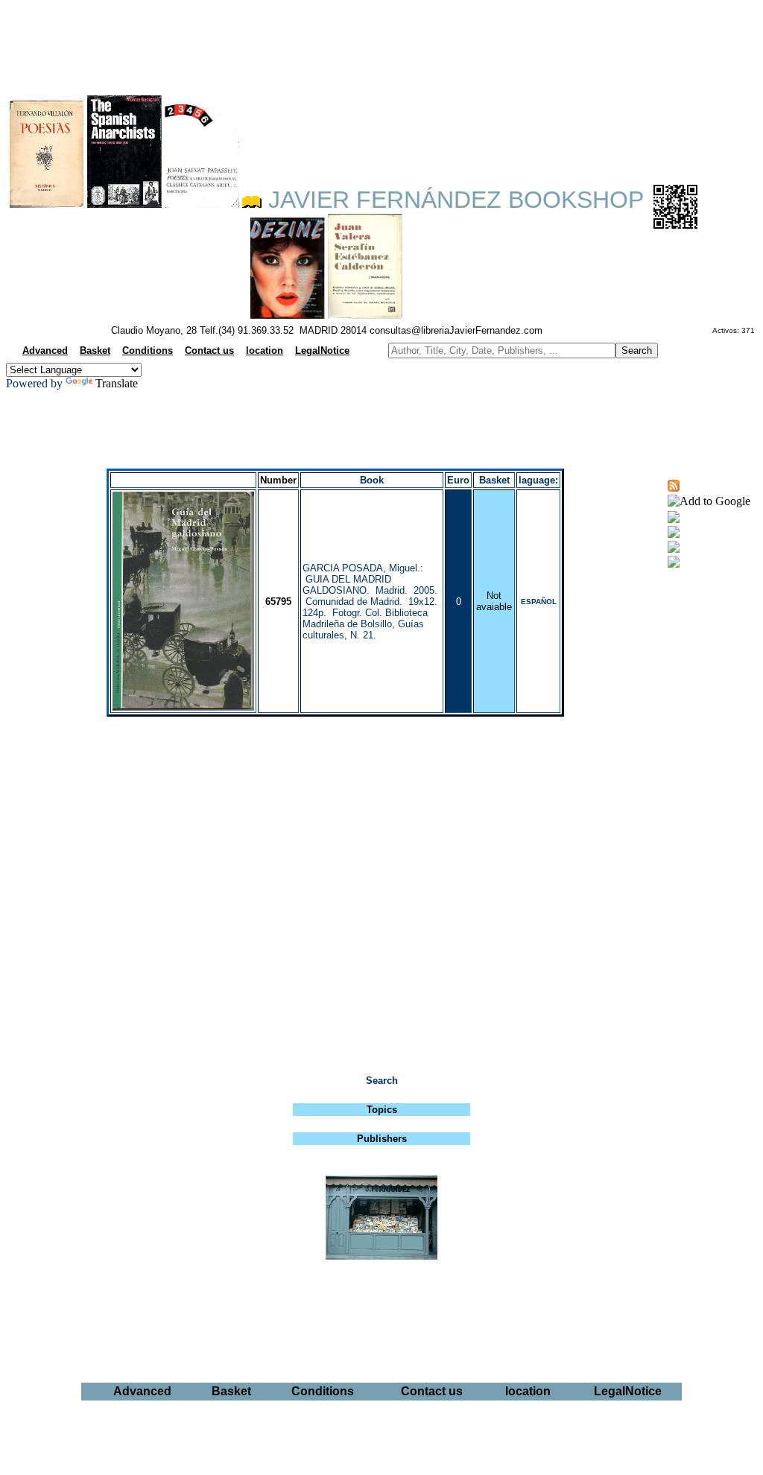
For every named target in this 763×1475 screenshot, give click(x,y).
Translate (116, 383)
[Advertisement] (381, 41)
